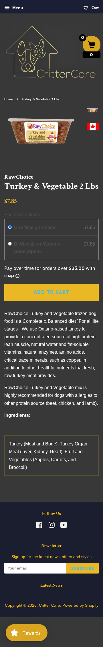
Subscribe (82, 568)
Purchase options (22, 214)
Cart (94, 7)
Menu (17, 7)
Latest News (51, 585)
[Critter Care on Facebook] (39, 526)
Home (8, 99)
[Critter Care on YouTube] (63, 526)
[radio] (10, 227)
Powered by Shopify (80, 605)
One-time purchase (34, 227)
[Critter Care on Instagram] (51, 526)
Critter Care (49, 605)
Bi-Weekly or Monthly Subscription (37, 248)
